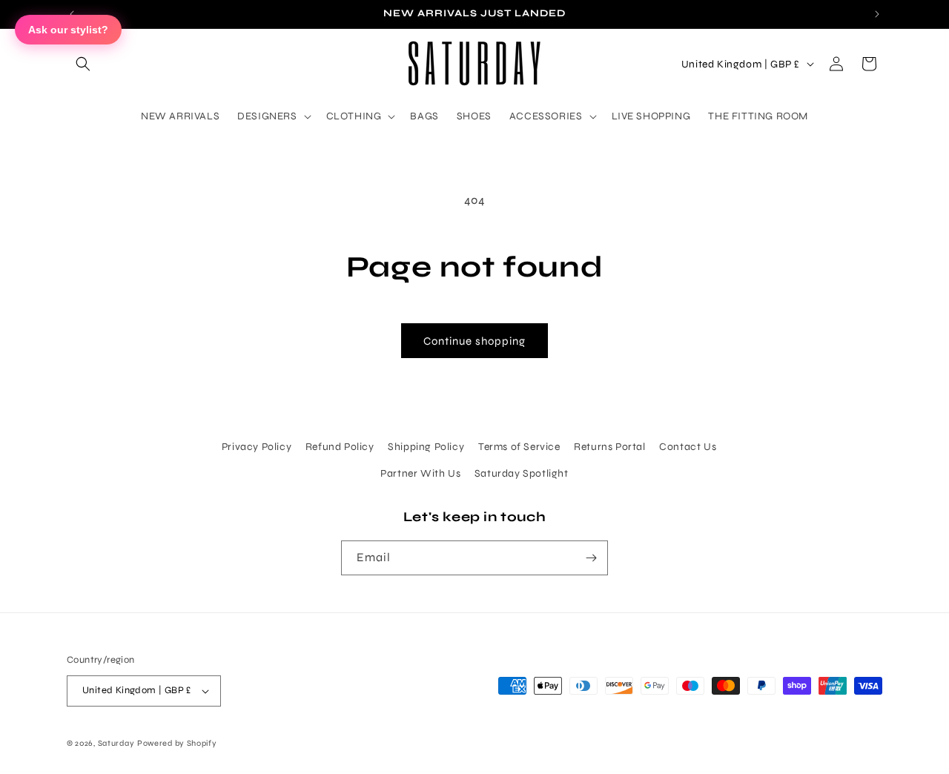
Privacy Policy (256, 446)
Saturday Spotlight (521, 473)
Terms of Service (519, 446)
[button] (83, 63)
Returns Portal (609, 446)
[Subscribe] (591, 557)
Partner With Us (420, 473)
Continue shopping (474, 341)
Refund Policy (339, 446)
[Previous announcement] (72, 14)
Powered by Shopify (177, 743)
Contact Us (687, 446)
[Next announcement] (877, 14)
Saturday (116, 743)
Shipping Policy (426, 446)
